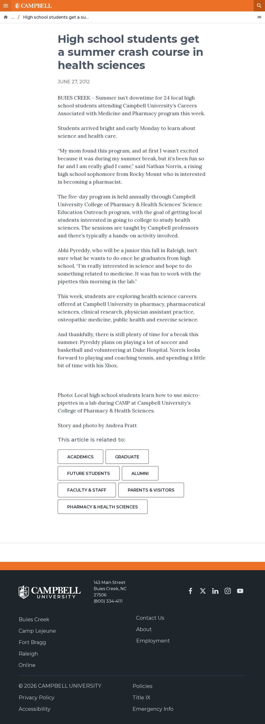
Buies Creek (34, 619)
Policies (142, 686)
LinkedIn (215, 591)
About (144, 629)
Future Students (88, 473)
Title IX (141, 697)
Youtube (240, 591)
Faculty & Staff (86, 490)
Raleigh (28, 654)
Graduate (127, 456)
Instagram (228, 591)
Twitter (203, 591)
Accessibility (34, 709)
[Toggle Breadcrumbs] (259, 17)
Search (259, 5)
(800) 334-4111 (108, 601)
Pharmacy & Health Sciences (102, 507)
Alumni (140, 473)
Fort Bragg (32, 642)
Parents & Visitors (151, 490)
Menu (5, 5)
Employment (153, 641)
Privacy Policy (36, 697)
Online (27, 665)
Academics (80, 456)
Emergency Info (152, 709)
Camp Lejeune (37, 631)
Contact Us (150, 618)
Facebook (190, 591)
